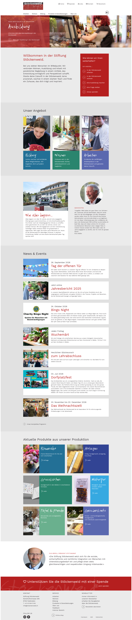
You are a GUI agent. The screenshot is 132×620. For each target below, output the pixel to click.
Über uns (74, 14)
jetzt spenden (104, 586)
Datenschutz (99, 617)
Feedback (55, 608)
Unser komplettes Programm (36, 424)
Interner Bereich (58, 610)
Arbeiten (26, 14)
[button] (101, 4)
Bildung (42, 14)
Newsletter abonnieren (93, 606)
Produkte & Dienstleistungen (57, 14)
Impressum (84, 617)
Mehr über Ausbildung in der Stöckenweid (26, 40)
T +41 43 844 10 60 (29, 603)
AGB (91, 617)
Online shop (59, 615)
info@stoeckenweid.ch (30, 605)
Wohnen (34, 14)
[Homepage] (33, 6)
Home (62, 4)
